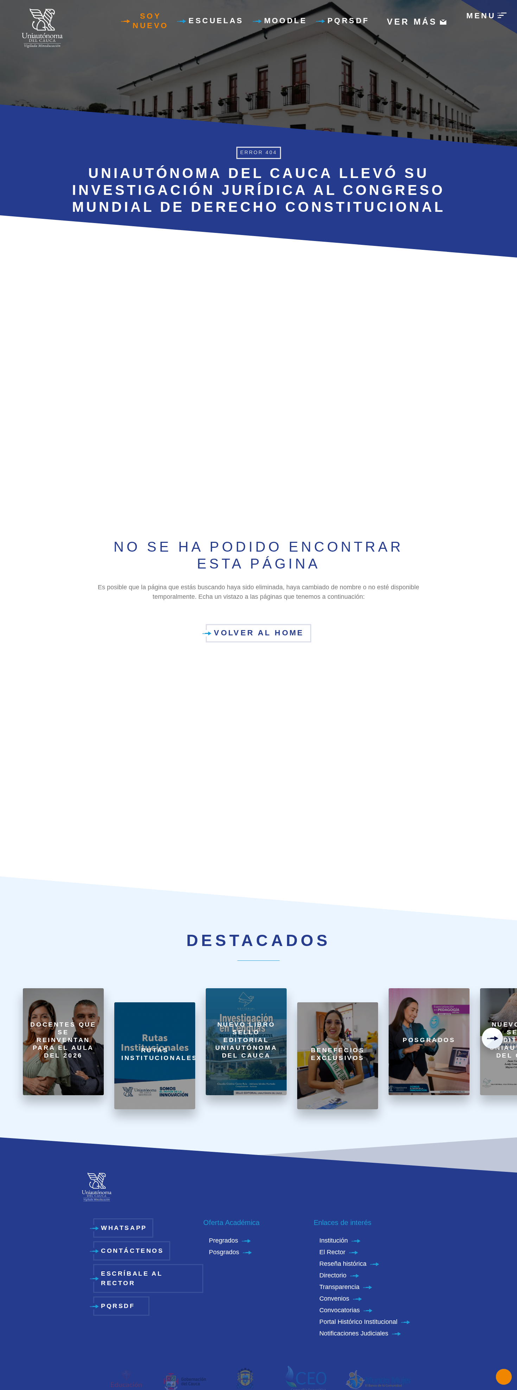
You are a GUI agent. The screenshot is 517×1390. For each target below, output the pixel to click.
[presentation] (492, 1038)
